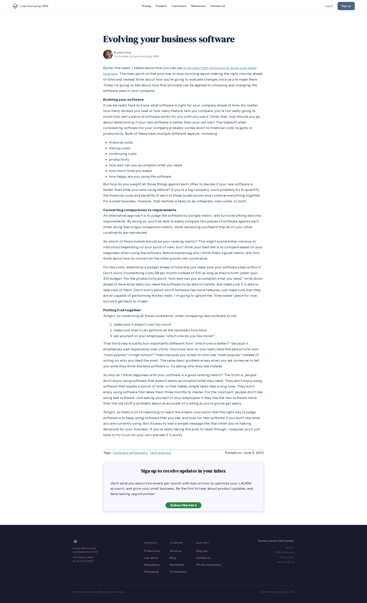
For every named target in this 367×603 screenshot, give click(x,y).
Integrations (152, 564)
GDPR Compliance (284, 552)
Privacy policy (287, 557)
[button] (161, 6)
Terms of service (285, 562)
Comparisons (178, 571)
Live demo (151, 558)
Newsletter (177, 564)
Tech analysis (160, 453)
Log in (329, 6)
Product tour (152, 551)
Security (290, 547)
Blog (173, 558)
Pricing (146, 6)
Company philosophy (130, 453)
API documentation (208, 564)
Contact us (217, 6)
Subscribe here (183, 505)
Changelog (151, 571)
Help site (202, 551)
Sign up (346, 6)
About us (175, 551)
